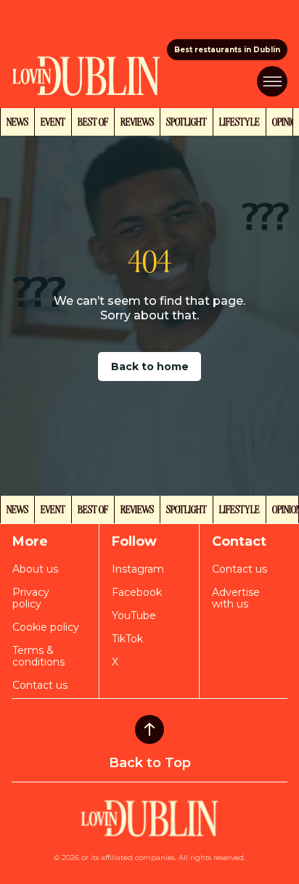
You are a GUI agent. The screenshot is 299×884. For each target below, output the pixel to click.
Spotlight (186, 121)
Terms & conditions (38, 656)
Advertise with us (236, 598)
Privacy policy (30, 598)
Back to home (150, 366)
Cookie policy (45, 627)
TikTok (127, 638)
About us (35, 569)
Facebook (137, 592)
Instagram (138, 569)
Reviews (137, 121)
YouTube (134, 615)
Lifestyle (239, 121)
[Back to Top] (149, 729)
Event (53, 121)
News (17, 121)
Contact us (39, 685)
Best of (93, 121)
